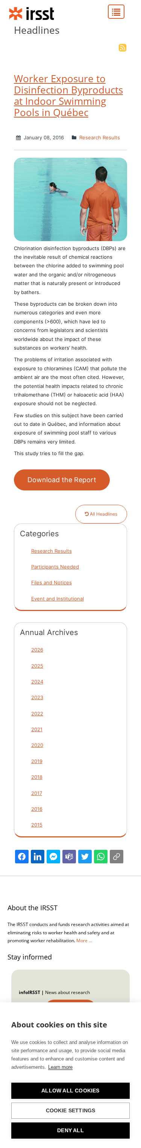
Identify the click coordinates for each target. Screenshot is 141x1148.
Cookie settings (71, 1110)
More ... (84, 940)
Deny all (70, 1130)
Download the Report (61, 480)
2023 (37, 697)
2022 (37, 714)
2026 (37, 650)
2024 (37, 682)
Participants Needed (55, 567)
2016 (36, 809)
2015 (36, 825)
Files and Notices (51, 582)
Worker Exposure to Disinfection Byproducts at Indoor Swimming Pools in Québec (68, 95)
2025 (37, 666)
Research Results (99, 137)
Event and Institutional (57, 599)
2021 (36, 729)
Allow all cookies (70, 1091)
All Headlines (103, 514)
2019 (36, 761)
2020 (37, 745)
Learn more (60, 1067)
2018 (36, 777)
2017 (36, 793)
